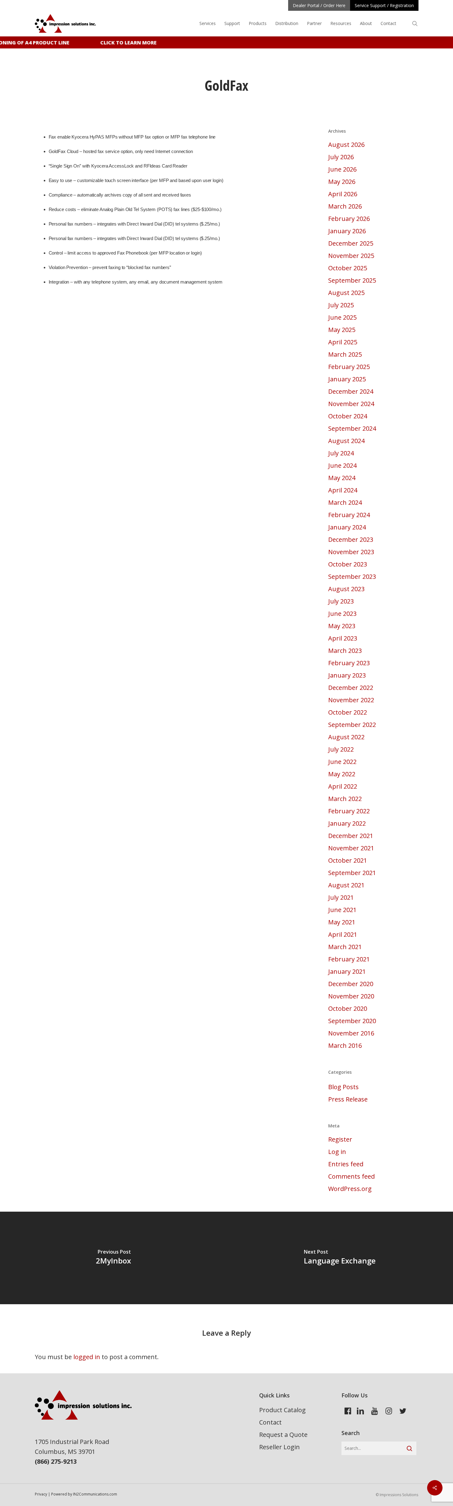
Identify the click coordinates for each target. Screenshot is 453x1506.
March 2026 (345, 206)
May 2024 (341, 478)
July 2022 (341, 749)
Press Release (348, 1099)
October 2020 (347, 1008)
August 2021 (346, 885)
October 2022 (347, 712)
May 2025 (341, 330)
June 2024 (342, 465)
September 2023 (352, 576)
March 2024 (345, 502)
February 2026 (349, 218)
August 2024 (346, 441)
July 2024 (341, 453)
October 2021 (347, 860)
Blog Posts (343, 1087)
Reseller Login (279, 1447)
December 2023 (350, 539)
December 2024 (350, 391)
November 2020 (351, 996)
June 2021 (342, 910)
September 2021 (352, 873)
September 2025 (352, 280)
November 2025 (351, 255)
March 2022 (345, 798)
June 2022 (342, 761)
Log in (337, 1151)
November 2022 (351, 700)
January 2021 (347, 971)
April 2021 (342, 934)
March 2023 (345, 650)
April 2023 (342, 638)
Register (340, 1139)
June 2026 (342, 169)
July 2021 (341, 897)
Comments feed (351, 1176)
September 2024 (352, 428)
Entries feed (345, 1164)
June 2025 (342, 317)
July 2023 (341, 601)
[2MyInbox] (113, 1258)
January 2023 (347, 675)
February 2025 (349, 367)
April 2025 (342, 342)
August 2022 (346, 737)
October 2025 (347, 268)
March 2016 (345, 1045)
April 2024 (342, 490)
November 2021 (351, 848)
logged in (86, 1357)
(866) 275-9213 (56, 1461)
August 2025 (346, 292)
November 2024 (351, 404)
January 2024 (347, 527)
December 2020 (350, 984)
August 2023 (346, 589)
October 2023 (347, 564)
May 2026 (341, 181)
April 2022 (342, 786)
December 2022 (350, 687)
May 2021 (341, 922)
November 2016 (351, 1033)
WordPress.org (350, 1188)
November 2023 (351, 552)
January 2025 (347, 379)
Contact (270, 1422)
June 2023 (342, 613)
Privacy (41, 1494)
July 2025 (341, 305)
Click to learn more (122, 42)
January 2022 (347, 823)
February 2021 (349, 959)
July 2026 (341, 157)
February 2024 (349, 515)
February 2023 (349, 663)
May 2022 (341, 774)
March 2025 (345, 354)
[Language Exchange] (339, 1258)
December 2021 (350, 836)
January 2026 (347, 231)
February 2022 (349, 811)
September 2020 (352, 1021)
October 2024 (347, 416)
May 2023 (341, 626)
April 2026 (342, 194)
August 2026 (346, 144)
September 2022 (352, 724)
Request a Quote (283, 1434)
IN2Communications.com (95, 1494)
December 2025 (350, 243)
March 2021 (345, 947)
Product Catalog (282, 1410)
